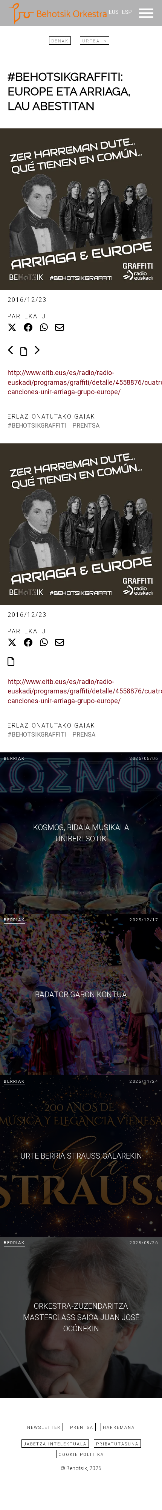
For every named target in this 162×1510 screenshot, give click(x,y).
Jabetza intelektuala (55, 1444)
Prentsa (85, 425)
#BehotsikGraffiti (37, 425)
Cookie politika (81, 1454)
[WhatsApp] (44, 327)
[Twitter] (12, 327)
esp (127, 12)
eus (114, 12)
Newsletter (44, 1427)
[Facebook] (28, 327)
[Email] (59, 327)
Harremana (119, 1427)
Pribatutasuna (117, 1444)
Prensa (83, 734)
